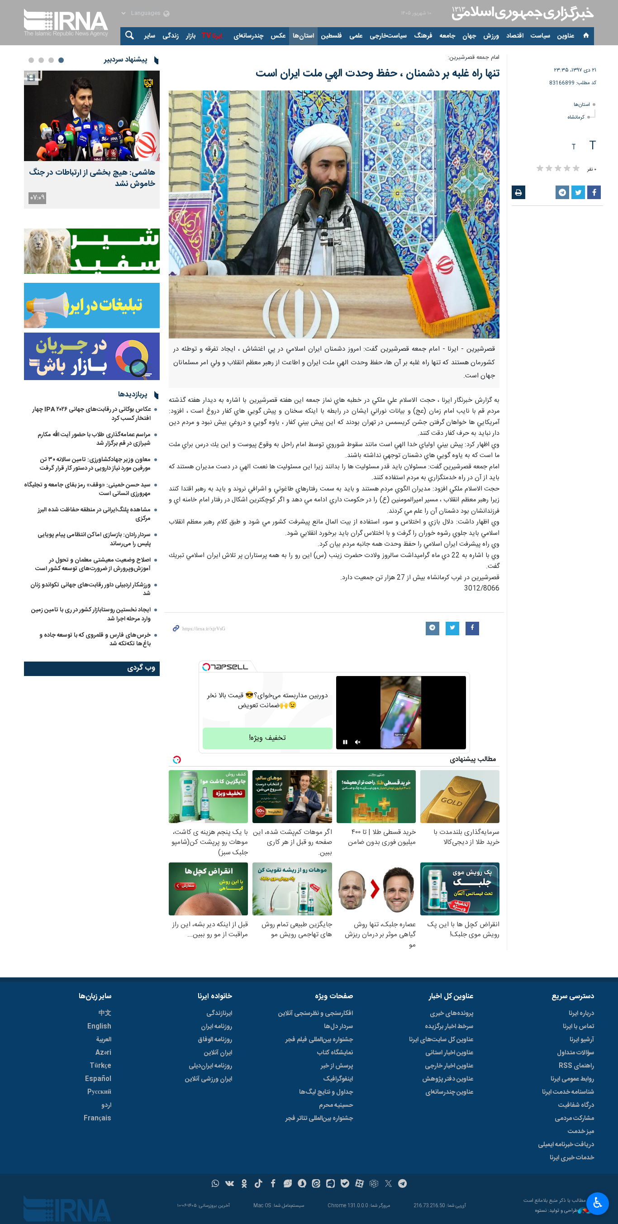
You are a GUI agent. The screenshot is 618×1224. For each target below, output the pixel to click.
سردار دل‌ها (338, 1026)
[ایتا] (316, 1184)
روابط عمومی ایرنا (572, 1079)
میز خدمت (581, 1131)
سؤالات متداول (575, 1053)
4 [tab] (31, 60)
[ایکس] (388, 1184)
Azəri (103, 1053)
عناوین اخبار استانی (449, 1053)
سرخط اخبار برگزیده (449, 1026)
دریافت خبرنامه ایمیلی (566, 1144)
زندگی (170, 36)
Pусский (99, 1092)
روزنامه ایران (216, 1026)
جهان (469, 36)
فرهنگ (423, 36)
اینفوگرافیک (338, 1079)
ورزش (491, 36)
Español (98, 1079)
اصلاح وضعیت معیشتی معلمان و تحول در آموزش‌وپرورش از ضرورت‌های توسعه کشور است (93, 564)
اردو (106, 1105)
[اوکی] (244, 1184)
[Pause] (345, 742)
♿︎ (597, 1203)
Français (97, 1118)
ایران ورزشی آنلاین (208, 1079)
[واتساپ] (215, 1184)
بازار (190, 36)
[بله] (345, 1184)
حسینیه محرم (336, 1105)
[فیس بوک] (273, 1184)
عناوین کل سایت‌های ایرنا (441, 1039)
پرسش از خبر (337, 1066)
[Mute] (357, 742)
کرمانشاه (576, 117)
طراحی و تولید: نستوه (556, 1211)
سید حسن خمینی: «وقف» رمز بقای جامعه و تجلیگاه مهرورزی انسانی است (87, 489)
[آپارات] (359, 1184)
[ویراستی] (287, 1184)
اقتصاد (514, 36)
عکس (278, 36)
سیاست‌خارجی (388, 36)
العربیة (103, 1039)
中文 (105, 1013)
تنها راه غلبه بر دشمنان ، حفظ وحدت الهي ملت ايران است (377, 74)
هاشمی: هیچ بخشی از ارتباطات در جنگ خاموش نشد (92, 179)
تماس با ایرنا (578, 1026)
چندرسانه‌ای (248, 36)
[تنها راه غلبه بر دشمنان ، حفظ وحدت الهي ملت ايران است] (334, 214)
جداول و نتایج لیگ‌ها (326, 1092)
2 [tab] (51, 60)
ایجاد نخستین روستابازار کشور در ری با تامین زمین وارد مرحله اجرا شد (91, 614)
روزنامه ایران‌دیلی (210, 1066)
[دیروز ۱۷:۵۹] (92, 116)
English (99, 1026)
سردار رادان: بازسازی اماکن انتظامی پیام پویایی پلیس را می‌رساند (94, 539)
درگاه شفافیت (576, 1105)
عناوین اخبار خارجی (449, 1066)
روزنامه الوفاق (215, 1039)
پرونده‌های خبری (451, 1013)
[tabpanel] (92, 140)
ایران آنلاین (218, 1053)
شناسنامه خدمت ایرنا (568, 1092)
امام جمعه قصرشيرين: (473, 57)
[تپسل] (206, 667)
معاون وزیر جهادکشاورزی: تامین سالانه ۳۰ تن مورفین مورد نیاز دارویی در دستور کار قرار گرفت (95, 464)
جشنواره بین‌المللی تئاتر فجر (319, 1118)
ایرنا (521, 14)
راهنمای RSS (576, 1066)
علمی (355, 36)
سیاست (540, 36)
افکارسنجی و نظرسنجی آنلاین (315, 1013)
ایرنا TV (211, 36)
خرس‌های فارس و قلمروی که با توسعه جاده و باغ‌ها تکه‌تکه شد (95, 639)
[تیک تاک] (258, 1184)
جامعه (447, 36)
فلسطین (331, 36)
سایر (149, 36)
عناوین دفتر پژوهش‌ (447, 1079)
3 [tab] (41, 60)
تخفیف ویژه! (267, 738)
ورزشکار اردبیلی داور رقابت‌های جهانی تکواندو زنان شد (90, 589)
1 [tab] (61, 60)
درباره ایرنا (581, 1013)
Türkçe (100, 1066)
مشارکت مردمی (574, 1118)
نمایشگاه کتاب (335, 1053)
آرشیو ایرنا (582, 1039)
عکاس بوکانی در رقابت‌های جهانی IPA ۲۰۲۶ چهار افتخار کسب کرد (92, 414)
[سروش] (302, 1184)
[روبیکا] (374, 1184)
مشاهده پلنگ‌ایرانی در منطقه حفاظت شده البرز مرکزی (94, 514)
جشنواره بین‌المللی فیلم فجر (319, 1039)
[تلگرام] (403, 1184)
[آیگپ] (330, 1184)
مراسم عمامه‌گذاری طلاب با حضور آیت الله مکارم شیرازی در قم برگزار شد (94, 439)
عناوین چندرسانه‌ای (449, 1092)
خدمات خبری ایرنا (572, 1158)
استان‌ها (303, 36)
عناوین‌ (565, 36)
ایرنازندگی (219, 1013)
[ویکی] (229, 1184)
